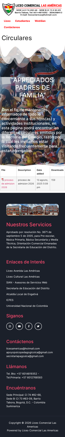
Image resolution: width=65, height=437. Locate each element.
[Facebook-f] (28, 326)
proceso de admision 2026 (7, 184)
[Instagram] (9, 326)
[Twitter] (38, 326)
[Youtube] (19, 326)
